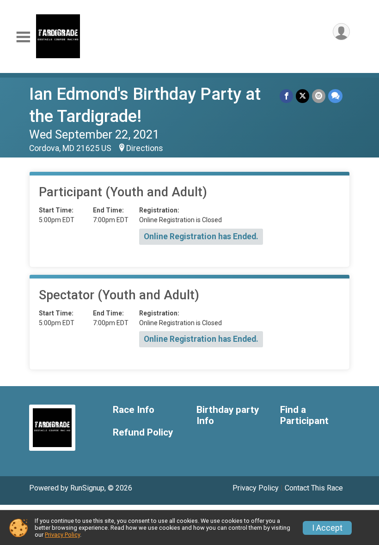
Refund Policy (143, 432)
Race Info (133, 410)
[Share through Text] (335, 96)
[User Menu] (341, 31)
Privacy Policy (255, 488)
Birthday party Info (227, 415)
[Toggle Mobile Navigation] (23, 37)
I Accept (327, 528)
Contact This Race (314, 488)
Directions (144, 148)
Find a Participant (304, 415)
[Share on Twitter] (302, 96)
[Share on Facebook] (286, 96)
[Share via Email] (318, 96)
